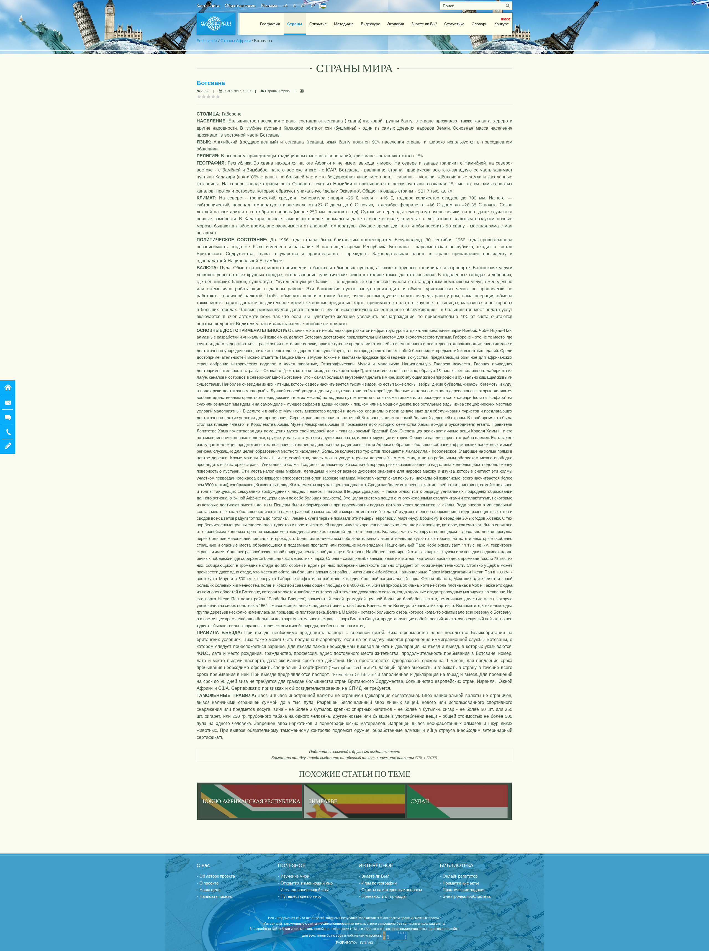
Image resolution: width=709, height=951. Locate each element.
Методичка (344, 24)
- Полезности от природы (383, 896)
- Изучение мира (293, 876)
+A (285, 5)
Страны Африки (235, 40)
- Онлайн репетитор (458, 876)
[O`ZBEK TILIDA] (323, 5)
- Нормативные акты (459, 883)
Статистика (454, 24)
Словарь (479, 24)
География (270, 24)
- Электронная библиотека (465, 896)
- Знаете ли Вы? (374, 876)
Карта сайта (208, 5)
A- (303, 5)
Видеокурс (370, 24)
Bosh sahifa (207, 40)
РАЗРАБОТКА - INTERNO (354, 942)
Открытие (318, 24)
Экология (395, 24)
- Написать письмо (214, 896)
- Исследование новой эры (303, 889)
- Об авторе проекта (216, 876)
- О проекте (208, 883)
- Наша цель (208, 889)
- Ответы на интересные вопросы (390, 889)
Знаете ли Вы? (424, 24)
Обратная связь (240, 5)
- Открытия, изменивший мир (305, 883)
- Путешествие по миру (300, 896)
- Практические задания (462, 889)
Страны (294, 24)
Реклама (269, 5)
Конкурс (502, 22)
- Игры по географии (378, 883)
